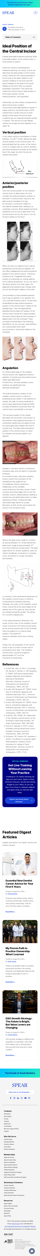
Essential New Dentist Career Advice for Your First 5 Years (19, 883)
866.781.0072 (16, 1224)
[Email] (29, 1098)
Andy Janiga (12, 961)
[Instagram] (14, 1098)
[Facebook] (11, 1098)
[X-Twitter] (22, 1098)
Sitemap (32, 1226)
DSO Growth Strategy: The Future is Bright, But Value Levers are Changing (19, 1023)
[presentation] (20, 864)
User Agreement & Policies (13, 1226)
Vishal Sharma (12, 894)
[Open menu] (36, 12)
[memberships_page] (20, 1073)
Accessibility (25, 1226)
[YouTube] (25, 1098)
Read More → (11, 912)
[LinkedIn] (18, 1098)
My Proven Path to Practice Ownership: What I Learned (18, 951)
